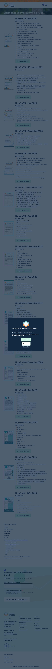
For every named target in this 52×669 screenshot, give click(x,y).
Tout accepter (26, 339)
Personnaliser (26, 346)
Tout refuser (26, 343)
